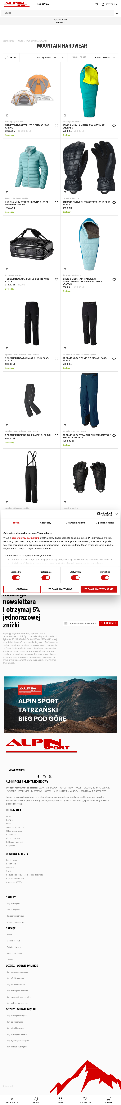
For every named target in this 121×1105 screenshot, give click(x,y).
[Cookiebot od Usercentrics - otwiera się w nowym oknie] (99, 514)
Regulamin (10, 846)
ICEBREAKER (23, 791)
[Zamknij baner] (117, 514)
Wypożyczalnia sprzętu (15, 827)
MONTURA (74, 791)
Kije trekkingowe (13, 941)
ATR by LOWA (51, 788)
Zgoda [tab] (16, 522)
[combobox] (60, 13)
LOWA (41, 788)
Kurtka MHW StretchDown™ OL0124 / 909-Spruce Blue (31, 167)
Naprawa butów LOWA (15, 879)
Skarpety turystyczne (15, 916)
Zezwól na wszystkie (99, 589)
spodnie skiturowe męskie (74, 431)
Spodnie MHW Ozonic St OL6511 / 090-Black (31, 323)
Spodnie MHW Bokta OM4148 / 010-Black (31, 477)
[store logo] (17, 4)
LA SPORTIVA (36, 791)
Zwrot (8, 871)
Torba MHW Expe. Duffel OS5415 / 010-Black (31, 244)
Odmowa (22, 589)
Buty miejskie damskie (16, 985)
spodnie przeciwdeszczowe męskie (79, 354)
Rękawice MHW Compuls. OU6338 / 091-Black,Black (89, 477)
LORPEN (105, 788)
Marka (20, 41)
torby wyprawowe (13, 275)
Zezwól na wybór (60, 589)
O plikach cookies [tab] (105, 522)
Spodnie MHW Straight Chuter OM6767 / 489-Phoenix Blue (89, 400)
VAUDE (78, 788)
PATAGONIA (11, 791)
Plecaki (10, 935)
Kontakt (9, 820)
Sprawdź (60, 22)
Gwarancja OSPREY (14, 882)
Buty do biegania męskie (17, 1034)
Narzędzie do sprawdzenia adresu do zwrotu (24, 875)
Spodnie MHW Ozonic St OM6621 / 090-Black (89, 323)
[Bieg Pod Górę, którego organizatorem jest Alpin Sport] (60, 705)
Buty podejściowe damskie (17, 1003)
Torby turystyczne (14, 947)
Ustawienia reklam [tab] (75, 522)
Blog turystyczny (13, 838)
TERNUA (96, 788)
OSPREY (62, 788)
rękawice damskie (71, 198)
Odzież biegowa (13, 910)
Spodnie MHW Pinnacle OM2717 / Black (31, 400)
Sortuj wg (40, 58)
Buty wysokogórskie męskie (18, 1041)
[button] (56, 126)
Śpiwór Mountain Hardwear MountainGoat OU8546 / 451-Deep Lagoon (89, 244)
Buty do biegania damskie (17, 991)
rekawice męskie (70, 508)
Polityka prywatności (14, 842)
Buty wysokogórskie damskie (19, 997)
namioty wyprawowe (14, 121)
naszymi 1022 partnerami (25, 537)
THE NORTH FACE (99, 791)
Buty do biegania (13, 904)
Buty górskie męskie (15, 1022)
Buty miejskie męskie (15, 1028)
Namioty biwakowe (14, 953)
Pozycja (48, 58)
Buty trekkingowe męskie (17, 1016)
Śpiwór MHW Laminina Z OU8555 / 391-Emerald (89, 90)
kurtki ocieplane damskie (16, 198)
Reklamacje (11, 864)
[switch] (45, 578)
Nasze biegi (11, 835)
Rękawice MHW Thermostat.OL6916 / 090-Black (89, 167)
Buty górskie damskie (15, 978)
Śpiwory (10, 960)
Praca (8, 824)
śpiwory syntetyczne (72, 121)
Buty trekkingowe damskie (17, 972)
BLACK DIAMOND (60, 791)
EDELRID (87, 788)
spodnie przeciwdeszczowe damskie (22, 354)
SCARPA (48, 791)
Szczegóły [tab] (45, 522)
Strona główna (8, 41)
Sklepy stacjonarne (14, 831)
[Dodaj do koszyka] (7, 115)
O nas (8, 816)
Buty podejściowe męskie (17, 1047)
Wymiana (10, 868)
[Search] (117, 13)
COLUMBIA (85, 791)
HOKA (70, 788)
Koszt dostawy (12, 860)
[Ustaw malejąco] (63, 57)
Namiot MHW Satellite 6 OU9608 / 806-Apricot (31, 90)
